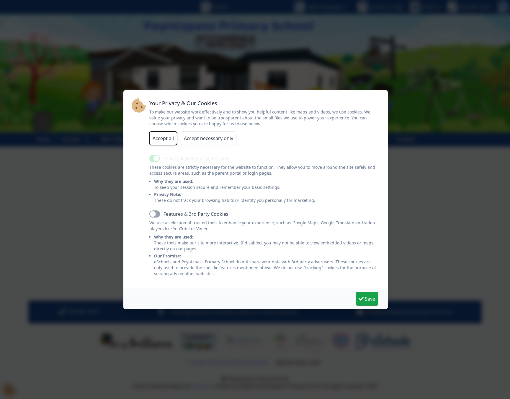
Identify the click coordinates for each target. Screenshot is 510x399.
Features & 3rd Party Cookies (196, 214)
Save (369, 299)
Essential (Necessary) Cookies (196, 158)
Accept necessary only (208, 138)
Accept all (163, 138)
